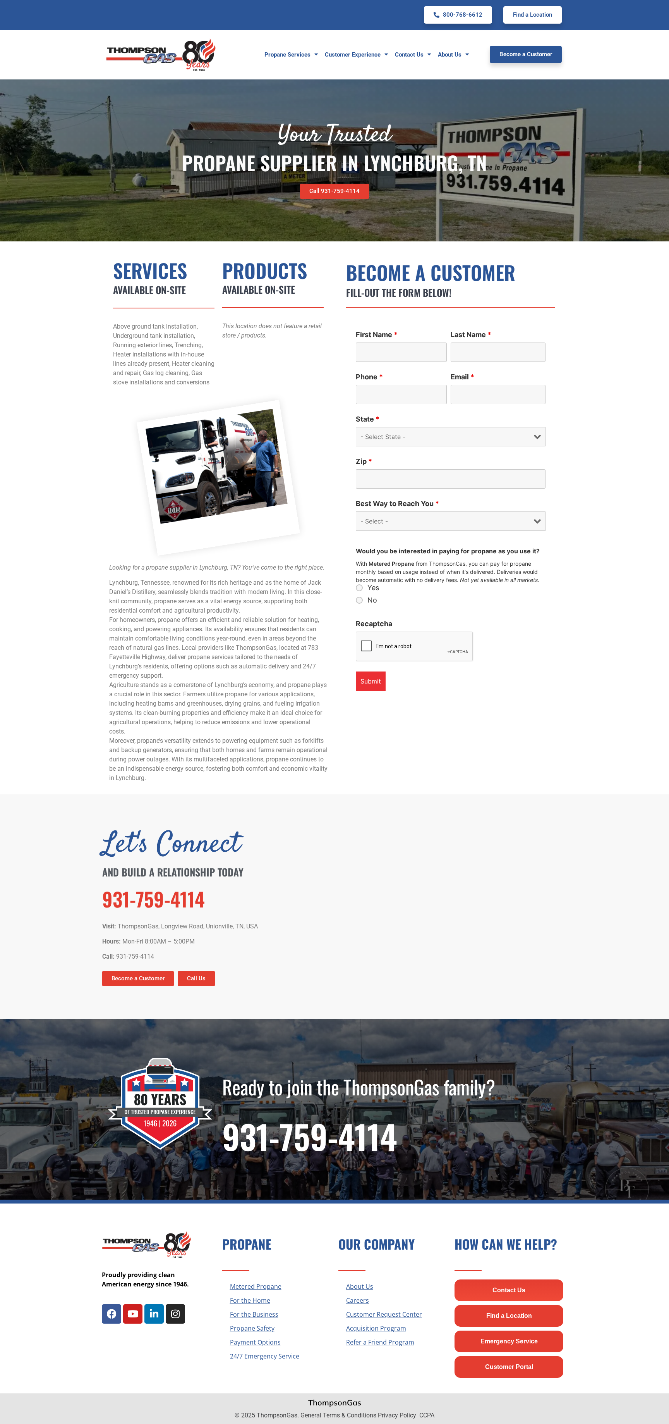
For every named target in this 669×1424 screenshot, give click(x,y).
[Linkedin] (154, 1314)
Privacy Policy (397, 1415)
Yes (373, 588)
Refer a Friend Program (380, 1342)
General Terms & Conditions (338, 1415)
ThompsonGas (334, 1402)
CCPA (426, 1415)
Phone (369, 377)
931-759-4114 (153, 898)
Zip (364, 461)
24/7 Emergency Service (264, 1356)
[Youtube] (132, 1314)
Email (462, 377)
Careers (357, 1300)
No (372, 600)
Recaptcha (374, 624)
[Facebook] (111, 1314)
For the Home (250, 1300)
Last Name (471, 335)
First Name (377, 335)
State (367, 419)
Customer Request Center (384, 1314)
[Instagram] (175, 1314)
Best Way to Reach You (397, 504)
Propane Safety (252, 1328)
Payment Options (255, 1342)
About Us (359, 1286)
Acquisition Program (376, 1328)
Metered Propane (255, 1286)
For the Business (254, 1314)
